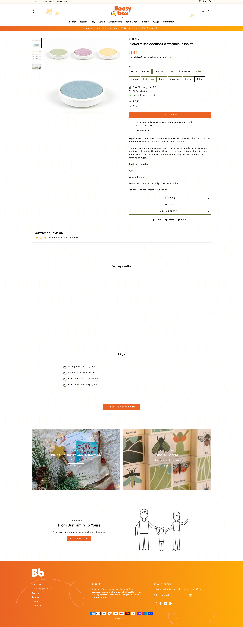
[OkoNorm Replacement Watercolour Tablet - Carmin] (37, 334)
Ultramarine (184, 71)
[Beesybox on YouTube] (165, 603)
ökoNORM (134, 39)
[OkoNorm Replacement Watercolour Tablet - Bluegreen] (65, 334)
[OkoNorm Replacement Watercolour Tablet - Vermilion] (41, 334)
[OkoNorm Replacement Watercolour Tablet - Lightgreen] (58, 334)
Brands (73, 22)
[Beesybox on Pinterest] (170, 603)
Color (132, 66)
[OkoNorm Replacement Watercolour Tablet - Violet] (51, 334)
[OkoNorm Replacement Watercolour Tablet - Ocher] (72, 334)
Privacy (35, 601)
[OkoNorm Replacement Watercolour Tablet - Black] (61, 334)
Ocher (199, 79)
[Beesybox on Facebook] (160, 603)
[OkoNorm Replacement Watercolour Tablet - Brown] (68, 334)
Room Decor (132, 22)
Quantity (134, 101)
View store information (145, 130)
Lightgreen (149, 79)
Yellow (134, 71)
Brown (188, 79)
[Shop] (167, 459)
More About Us (79, 538)
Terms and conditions (42, 589)
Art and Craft (115, 22)
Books (145, 22)
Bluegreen (175, 79)
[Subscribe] (190, 595)
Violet (198, 71)
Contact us (37, 606)
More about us (38, 585)
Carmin (145, 71)
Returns (170, 204)
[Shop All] (76, 459)
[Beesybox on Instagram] (155, 603)
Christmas (168, 22)
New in (83, 22)
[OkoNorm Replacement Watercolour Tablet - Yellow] (34, 334)
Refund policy (62, 1)
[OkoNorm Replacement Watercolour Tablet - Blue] (44, 334)
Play (93, 22)
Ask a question (170, 211)
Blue (171, 71)
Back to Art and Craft (123, 407)
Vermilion (159, 71)
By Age (156, 22)
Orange (134, 79)
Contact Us (36, 1)
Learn (102, 22)
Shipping (145, 57)
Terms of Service (48, 1)
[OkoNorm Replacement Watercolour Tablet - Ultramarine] (48, 334)
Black (162, 79)
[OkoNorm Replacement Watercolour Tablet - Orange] (55, 334)
